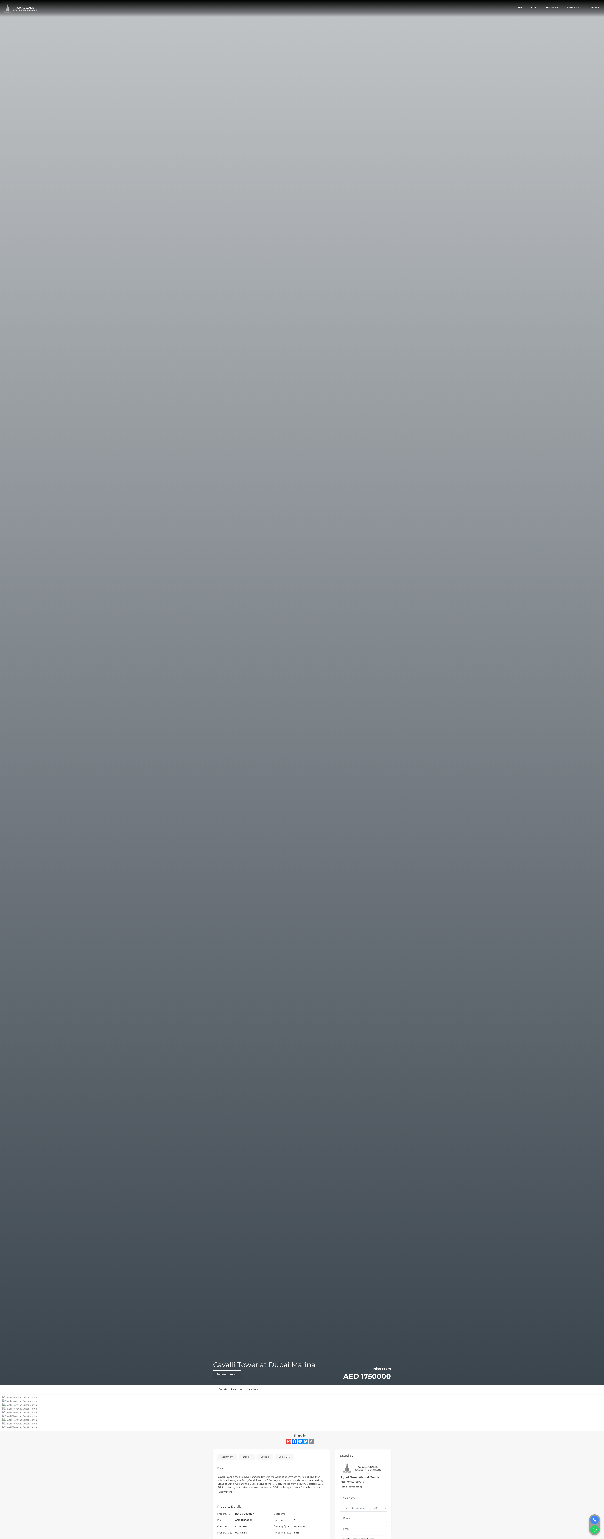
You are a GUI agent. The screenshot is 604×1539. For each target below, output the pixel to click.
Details (223, 1389)
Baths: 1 (264, 1456)
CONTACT (593, 7)
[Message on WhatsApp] (594, 1529)
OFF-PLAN (552, 7)
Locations (252, 1389)
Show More (226, 1491)
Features (237, 1389)
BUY (520, 7)
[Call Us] (594, 1520)
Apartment (227, 1456)
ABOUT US (573, 7)
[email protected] (351, 1486)
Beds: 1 (247, 1456)
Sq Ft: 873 (284, 1456)
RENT (534, 7)
